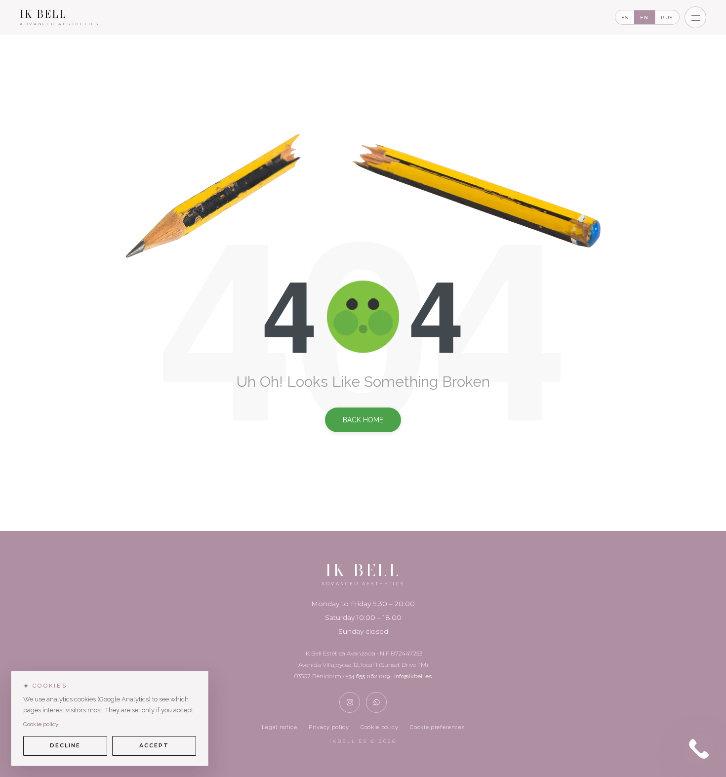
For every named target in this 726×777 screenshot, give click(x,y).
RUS (667, 17)
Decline (65, 745)
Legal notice (279, 727)
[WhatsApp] (376, 702)
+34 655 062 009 (368, 676)
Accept (154, 745)
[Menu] (695, 17)
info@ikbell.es (413, 676)
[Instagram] (349, 702)
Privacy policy (329, 727)
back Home (363, 420)
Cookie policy (380, 727)
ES (624, 17)
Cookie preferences (437, 727)
